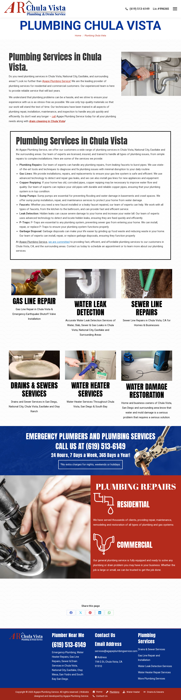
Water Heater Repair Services (154, 672)
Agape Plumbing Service (33, 241)
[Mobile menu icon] (175, 8)
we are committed (59, 241)
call (54, 116)
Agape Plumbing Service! (56, 81)
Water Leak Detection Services (155, 666)
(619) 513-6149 (139, 8)
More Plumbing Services (151, 678)
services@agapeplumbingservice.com (116, 651)
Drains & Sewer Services (151, 649)
